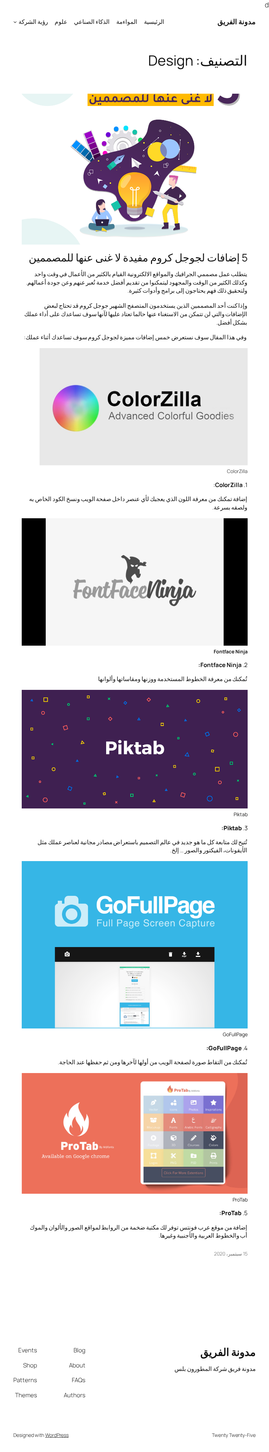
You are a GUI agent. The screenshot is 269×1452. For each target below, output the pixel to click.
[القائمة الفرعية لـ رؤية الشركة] (15, 21)
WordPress (57, 1435)
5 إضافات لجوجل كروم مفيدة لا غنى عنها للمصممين (138, 257)
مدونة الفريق (237, 21)
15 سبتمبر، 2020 (231, 1253)
